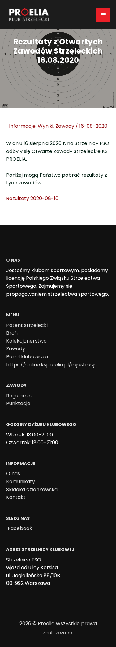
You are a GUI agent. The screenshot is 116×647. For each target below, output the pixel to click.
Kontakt (16, 497)
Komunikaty (20, 481)
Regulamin (19, 395)
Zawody (64, 126)
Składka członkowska (32, 489)
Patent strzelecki (27, 325)
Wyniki (45, 126)
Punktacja (18, 403)
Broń (12, 332)
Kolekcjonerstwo (26, 340)
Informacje (22, 126)
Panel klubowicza (27, 356)
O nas (13, 473)
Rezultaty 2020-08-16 (32, 198)
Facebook (20, 528)
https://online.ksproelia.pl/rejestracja (51, 364)
